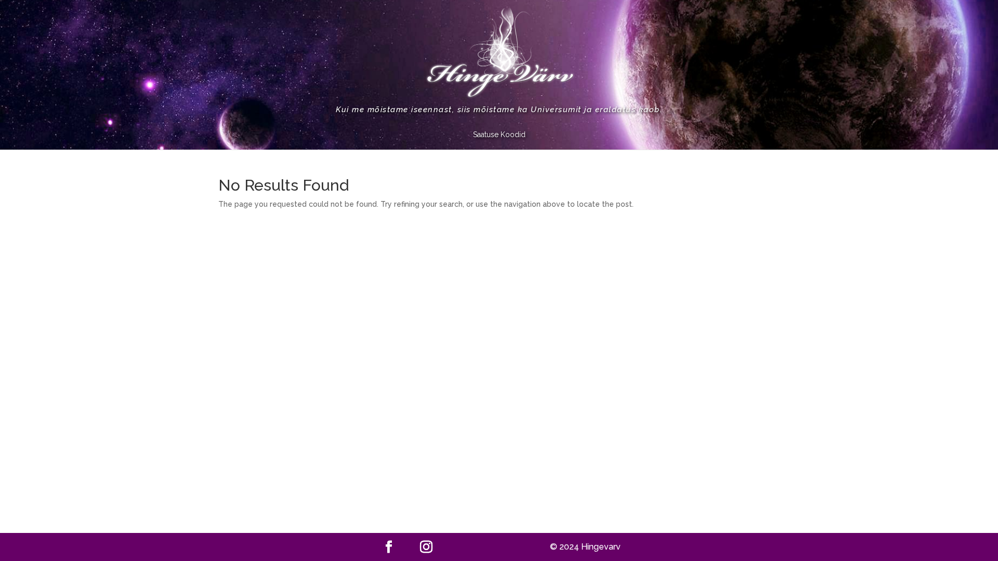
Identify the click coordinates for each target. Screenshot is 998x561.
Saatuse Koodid (499, 135)
